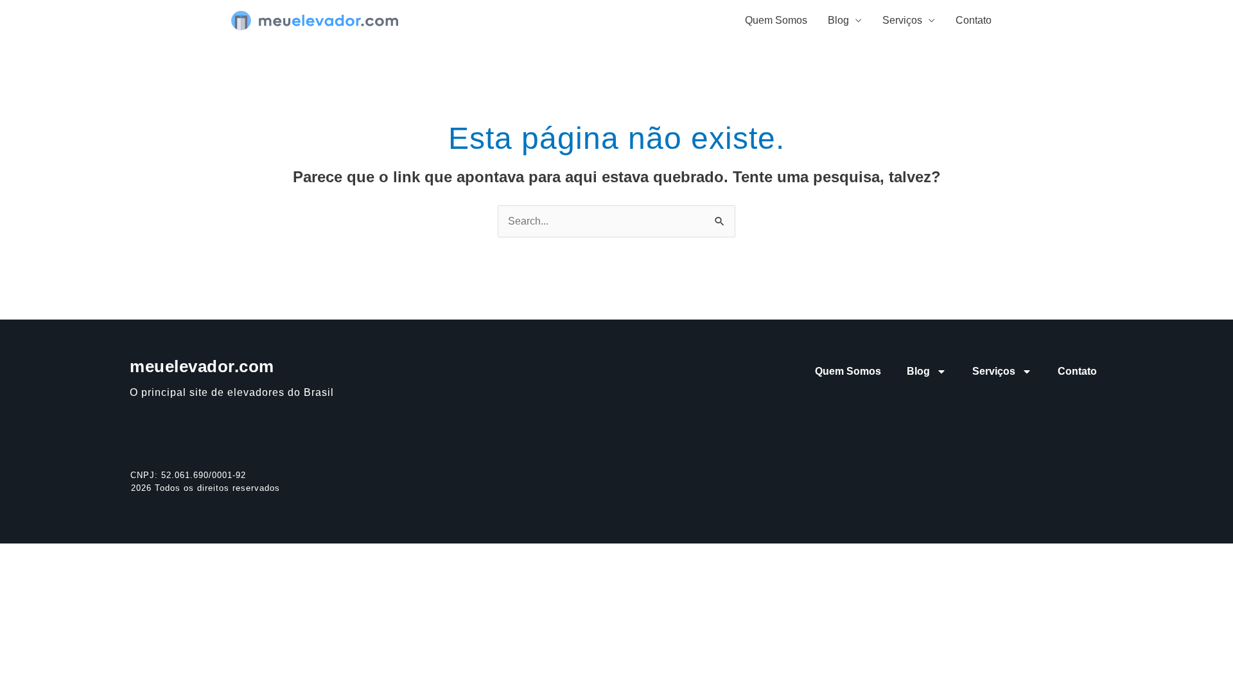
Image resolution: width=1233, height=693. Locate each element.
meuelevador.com (202, 366)
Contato (974, 20)
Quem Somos (776, 20)
